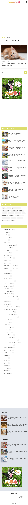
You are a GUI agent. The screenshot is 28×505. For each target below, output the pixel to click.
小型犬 (4, 213)
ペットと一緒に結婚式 (9, 311)
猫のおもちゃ (7, 273)
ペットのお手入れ (8, 291)
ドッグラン (7, 329)
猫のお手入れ (7, 278)
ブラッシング (5, 210)
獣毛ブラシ (19, 217)
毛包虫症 (11, 215)
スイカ (9, 208)
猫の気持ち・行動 (8, 286)
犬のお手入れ (7, 275)
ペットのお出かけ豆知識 (10, 314)
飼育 (12, 220)
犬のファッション (8, 350)
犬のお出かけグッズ (9, 345)
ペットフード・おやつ (8, 293)
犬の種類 (6, 232)
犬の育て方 (7, 260)
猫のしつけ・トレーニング (10, 268)
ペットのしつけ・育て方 (8, 257)
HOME (15, 493)
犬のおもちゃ (7, 270)
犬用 (22, 215)
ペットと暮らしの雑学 (10, 281)
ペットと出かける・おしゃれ (9, 309)
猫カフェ (6, 324)
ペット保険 (7, 368)
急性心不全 (11, 213)
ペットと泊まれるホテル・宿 (11, 340)
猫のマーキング (5, 217)
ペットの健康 (6, 355)
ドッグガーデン (8, 332)
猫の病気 (6, 360)
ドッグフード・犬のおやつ (11, 296)
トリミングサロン (8, 327)
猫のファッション (8, 352)
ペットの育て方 (8, 288)
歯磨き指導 (5, 215)
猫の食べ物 (7, 304)
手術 (23, 213)
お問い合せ (14, 499)
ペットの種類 (7, 252)
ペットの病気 (7, 373)
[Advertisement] (14, 19)
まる (3, 208)
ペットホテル (7, 319)
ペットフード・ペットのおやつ (11, 306)
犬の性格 (6, 240)
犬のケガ (6, 363)
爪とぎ (17, 215)
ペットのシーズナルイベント (11, 317)
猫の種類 (6, 235)
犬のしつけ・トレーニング (11, 265)
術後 (8, 220)
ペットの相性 (7, 255)
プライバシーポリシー (8, 497)
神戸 (3, 220)
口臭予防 (21, 210)
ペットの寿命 (7, 237)
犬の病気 (6, 358)
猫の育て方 (7, 263)
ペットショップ (8, 247)
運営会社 (21, 496)
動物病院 (6, 370)
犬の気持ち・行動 (8, 283)
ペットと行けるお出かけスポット (12, 342)
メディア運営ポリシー (20, 497)
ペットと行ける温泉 (9, 337)
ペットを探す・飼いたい (8, 229)
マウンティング (14, 210)
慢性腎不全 (18, 213)
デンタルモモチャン (16, 208)
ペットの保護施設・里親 (10, 245)
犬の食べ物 (7, 301)
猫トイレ (13, 217)
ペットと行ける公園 (9, 334)
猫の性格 (6, 242)
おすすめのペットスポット (10, 250)
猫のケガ (6, 365)
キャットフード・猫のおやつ (11, 299)
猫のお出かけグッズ (9, 347)
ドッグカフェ (7, 322)
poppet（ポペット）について (11, 496)
